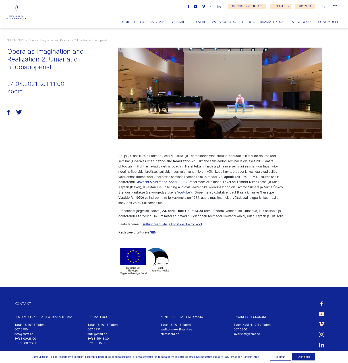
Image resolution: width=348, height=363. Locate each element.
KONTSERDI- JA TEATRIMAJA (182, 317)
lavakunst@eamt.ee (247, 334)
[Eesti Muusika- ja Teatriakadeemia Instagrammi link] (212, 6)
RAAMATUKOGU (99, 317)
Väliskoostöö (224, 22)
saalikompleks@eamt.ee (176, 329)
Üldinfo (127, 22)
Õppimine (180, 22)
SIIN (153, 232)
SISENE (279, 6)
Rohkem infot (251, 356)
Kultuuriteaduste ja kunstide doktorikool (172, 224)
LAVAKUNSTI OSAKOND (250, 317)
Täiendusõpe (301, 22)
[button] (324, 6)
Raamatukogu (272, 22)
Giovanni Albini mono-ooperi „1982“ (162, 182)
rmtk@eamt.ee (97, 334)
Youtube (183, 192)
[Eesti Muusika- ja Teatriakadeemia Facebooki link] (189, 6)
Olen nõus (304, 356)
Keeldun (280, 356)
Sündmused (328, 22)
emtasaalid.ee (170, 334)
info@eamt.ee (23, 334)
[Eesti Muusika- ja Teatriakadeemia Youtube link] (196, 6)
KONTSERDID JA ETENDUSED (246, 6)
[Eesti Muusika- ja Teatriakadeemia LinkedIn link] (219, 6)
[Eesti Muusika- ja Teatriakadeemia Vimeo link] (204, 6)
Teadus (248, 22)
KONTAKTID (305, 6)
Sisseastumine (153, 22)
